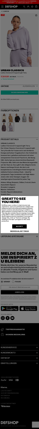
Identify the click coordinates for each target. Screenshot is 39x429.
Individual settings (19, 231)
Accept (19, 226)
